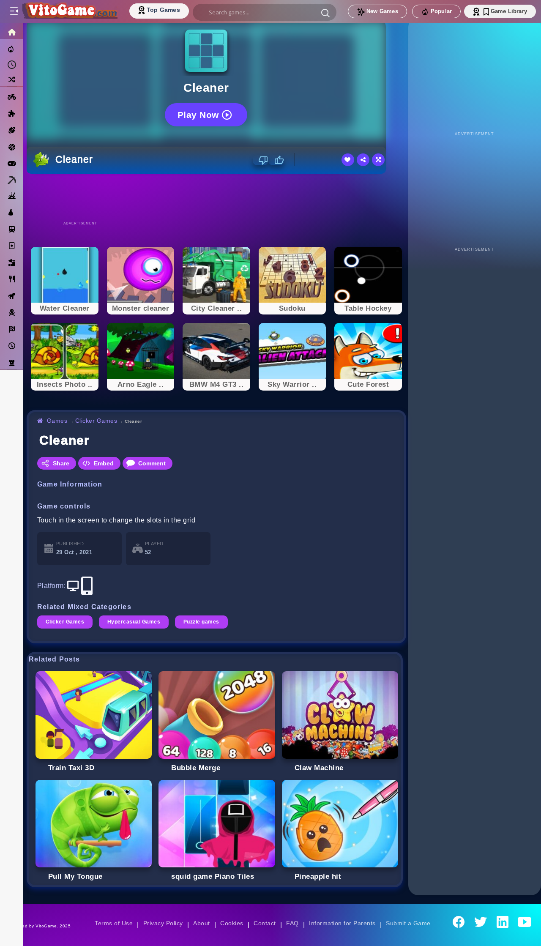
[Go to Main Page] (69, 11)
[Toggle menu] (13, 11)
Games (57, 420)
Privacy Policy (163, 923)
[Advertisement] (216, 197)
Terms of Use (114, 923)
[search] (264, 12)
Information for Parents (342, 923)
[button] (325, 13)
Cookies (231, 923)
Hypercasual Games (133, 622)
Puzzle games (201, 622)
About (201, 923)
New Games (382, 11)
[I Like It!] (276, 160)
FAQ (292, 923)
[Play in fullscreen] (378, 159)
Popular (441, 11)
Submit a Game (408, 923)
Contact (265, 923)
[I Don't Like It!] (260, 160)
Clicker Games (96, 420)
